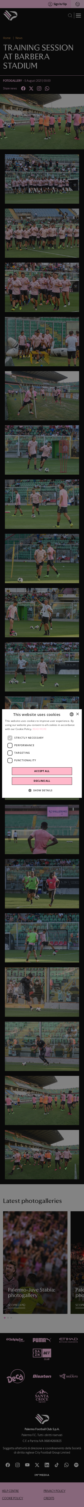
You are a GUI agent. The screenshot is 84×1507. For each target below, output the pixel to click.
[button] (41, 790)
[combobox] (72, 714)
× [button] (77, 714)
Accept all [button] (42, 771)
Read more (40, 729)
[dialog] (42, 753)
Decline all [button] (42, 781)
